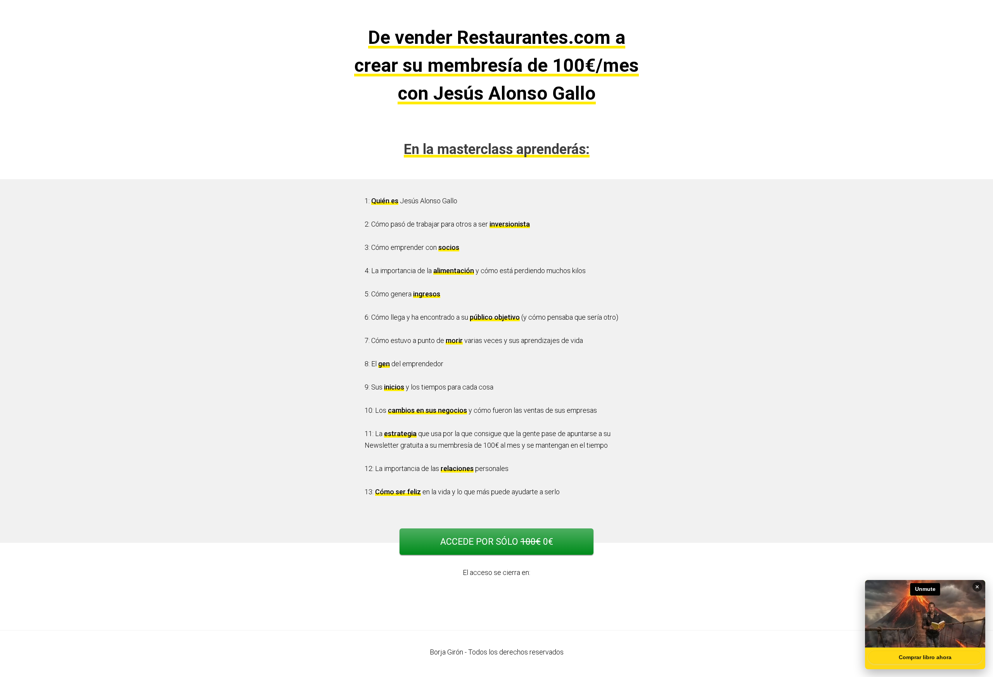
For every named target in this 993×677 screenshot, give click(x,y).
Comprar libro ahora (925, 657)
